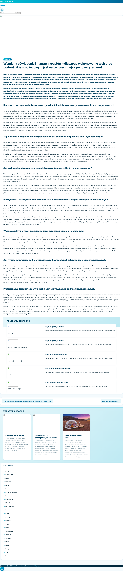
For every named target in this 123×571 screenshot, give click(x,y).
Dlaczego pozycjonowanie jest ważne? (58, 368)
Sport (7, 527)
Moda (7, 496)
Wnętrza (7, 552)
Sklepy (7, 524)
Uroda (7, 545)
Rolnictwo (8, 520)
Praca (7, 510)
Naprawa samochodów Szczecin (56, 354)
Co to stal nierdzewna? (14, 435)
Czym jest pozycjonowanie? (54, 327)
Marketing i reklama (11, 492)
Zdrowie (7, 556)
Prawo (7, 513)
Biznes (7, 471)
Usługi (7, 549)
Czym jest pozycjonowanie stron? (56, 382)
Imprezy (7, 489)
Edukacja (8, 482)
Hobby (7, 485)
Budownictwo (9, 474)
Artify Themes (34, 566)
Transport (8, 534)
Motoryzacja (9, 499)
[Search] (2, 10)
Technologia (9, 531)
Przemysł (7, 59)
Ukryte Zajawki (9, 542)
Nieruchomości (9, 503)
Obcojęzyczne (9, 506)
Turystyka (8, 538)
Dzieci (7, 478)
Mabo (14, 566)
